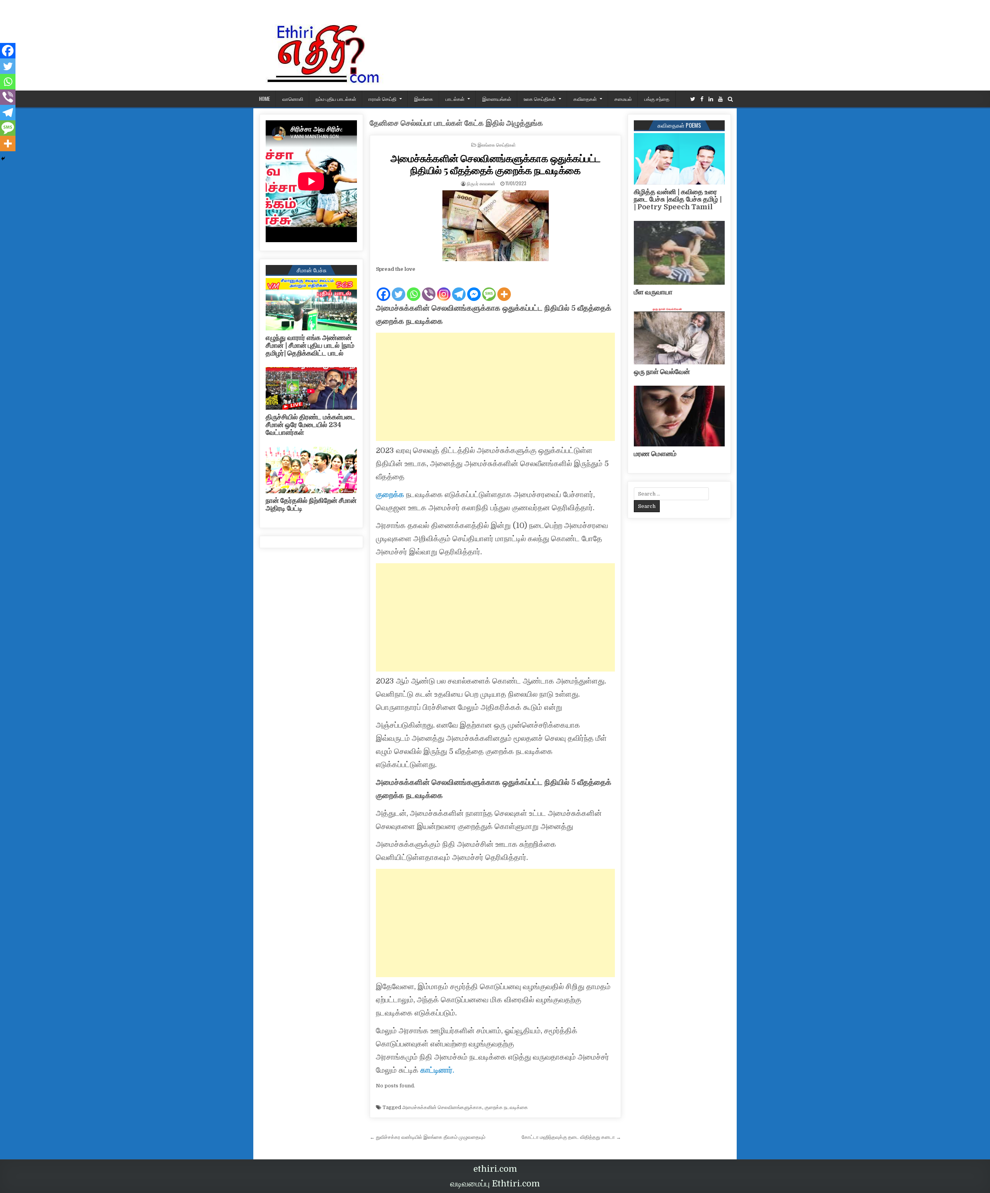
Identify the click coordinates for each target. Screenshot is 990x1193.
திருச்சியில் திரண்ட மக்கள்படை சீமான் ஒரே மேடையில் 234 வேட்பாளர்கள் (310, 424)
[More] (504, 288)
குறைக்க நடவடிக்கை (506, 1107)
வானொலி (292, 99)
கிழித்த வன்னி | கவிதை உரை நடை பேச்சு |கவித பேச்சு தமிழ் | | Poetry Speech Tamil (678, 199)
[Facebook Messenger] (474, 288)
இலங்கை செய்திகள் (497, 144)
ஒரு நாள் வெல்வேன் (662, 372)
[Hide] (3, 159)
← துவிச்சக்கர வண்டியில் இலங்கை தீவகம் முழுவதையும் (427, 1137)
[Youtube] (720, 99)
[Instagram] (444, 288)
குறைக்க (390, 494)
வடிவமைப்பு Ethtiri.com (495, 1183)
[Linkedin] (710, 99)
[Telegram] (459, 288)
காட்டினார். (437, 1070)
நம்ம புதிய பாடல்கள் (336, 99)
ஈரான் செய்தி (382, 99)
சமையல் (623, 99)
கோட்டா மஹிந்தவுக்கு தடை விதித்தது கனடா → (571, 1137)
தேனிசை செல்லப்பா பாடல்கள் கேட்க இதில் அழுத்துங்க (456, 123)
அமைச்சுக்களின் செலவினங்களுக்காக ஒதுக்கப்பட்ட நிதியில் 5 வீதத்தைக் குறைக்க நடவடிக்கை (496, 164)
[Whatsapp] (413, 288)
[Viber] (428, 288)
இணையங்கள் (496, 99)
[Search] (730, 99)
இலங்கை (423, 99)
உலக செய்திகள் (540, 99)
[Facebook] (701, 99)
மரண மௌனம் (655, 454)
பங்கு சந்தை (656, 99)
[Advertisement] (495, 387)
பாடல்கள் (455, 99)
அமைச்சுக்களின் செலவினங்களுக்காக (442, 1107)
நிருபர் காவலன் (481, 183)
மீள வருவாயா (653, 292)
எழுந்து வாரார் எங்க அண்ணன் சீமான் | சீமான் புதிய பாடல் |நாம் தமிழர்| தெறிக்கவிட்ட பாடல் (310, 345)
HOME (264, 99)
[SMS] (489, 288)
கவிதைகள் (585, 99)
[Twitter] (692, 99)
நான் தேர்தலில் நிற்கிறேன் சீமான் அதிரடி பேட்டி (311, 504)
